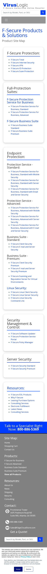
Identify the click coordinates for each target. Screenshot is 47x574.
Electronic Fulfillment (20, 406)
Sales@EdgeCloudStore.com (22, 527)
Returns (8, 495)
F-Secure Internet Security (22, 62)
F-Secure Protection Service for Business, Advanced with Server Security (25, 219)
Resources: (15, 388)
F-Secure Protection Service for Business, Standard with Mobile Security (25, 174)
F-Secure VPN (17, 65)
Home (7, 442)
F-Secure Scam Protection (22, 71)
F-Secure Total (17, 59)
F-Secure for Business (14, 460)
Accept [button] (18, 569)
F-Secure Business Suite (22, 121)
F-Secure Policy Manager (22, 342)
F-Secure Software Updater (23, 333)
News (7, 488)
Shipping (8, 492)
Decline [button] (28, 569)
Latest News (16, 409)
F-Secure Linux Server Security (24, 295)
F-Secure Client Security (21, 244)
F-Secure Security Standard (23, 365)
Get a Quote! (18, 532)
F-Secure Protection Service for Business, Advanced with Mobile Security (25, 210)
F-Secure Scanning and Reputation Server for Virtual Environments (24, 279)
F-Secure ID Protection (21, 68)
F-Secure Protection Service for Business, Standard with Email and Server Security (25, 192)
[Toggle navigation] (6, 20)
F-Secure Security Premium (23, 368)
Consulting (9, 499)
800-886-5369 (16, 522)
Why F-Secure (17, 397)
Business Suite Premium (15, 471)
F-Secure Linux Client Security (24, 292)
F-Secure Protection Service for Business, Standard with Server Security (25, 183)
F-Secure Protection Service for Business (20, 100)
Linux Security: (17, 288)
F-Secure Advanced (12, 464)
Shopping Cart (11, 446)
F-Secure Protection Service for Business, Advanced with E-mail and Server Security (25, 228)
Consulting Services (20, 403)
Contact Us (9, 449)
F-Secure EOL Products (21, 394)
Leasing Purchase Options (23, 400)
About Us (8, 485)
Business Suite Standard (15, 467)
